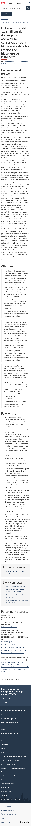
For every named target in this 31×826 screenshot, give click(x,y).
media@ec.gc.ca (7, 642)
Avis (2, 818)
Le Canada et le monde (8, 776)
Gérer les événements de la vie (10, 799)
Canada (18, 664)
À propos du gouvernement (10, 723)
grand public (6, 669)
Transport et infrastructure (9, 772)
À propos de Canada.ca (8, 814)
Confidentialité (5, 822)
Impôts (3, 752)
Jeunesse (4, 795)
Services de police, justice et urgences (13, 768)
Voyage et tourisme (7, 737)
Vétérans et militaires (8, 791)
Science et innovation (8, 784)
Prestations (4, 745)
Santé (3, 749)
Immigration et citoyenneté (9, 733)
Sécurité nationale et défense (10, 760)
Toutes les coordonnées (8, 715)
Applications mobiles (7, 810)
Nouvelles (4, 702)
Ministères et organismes (9, 719)
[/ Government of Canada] (11, 2)
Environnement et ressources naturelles (15, 667)
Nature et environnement (17, 660)
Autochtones (5, 787)
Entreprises (4, 741)
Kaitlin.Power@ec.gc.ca (9, 627)
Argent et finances (7, 780)
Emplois (3, 729)
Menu (7, 14)
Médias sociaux (6, 806)
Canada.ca (4, 19)
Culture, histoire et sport (9, 764)
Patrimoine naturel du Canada (16, 586)
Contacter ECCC (6, 698)
